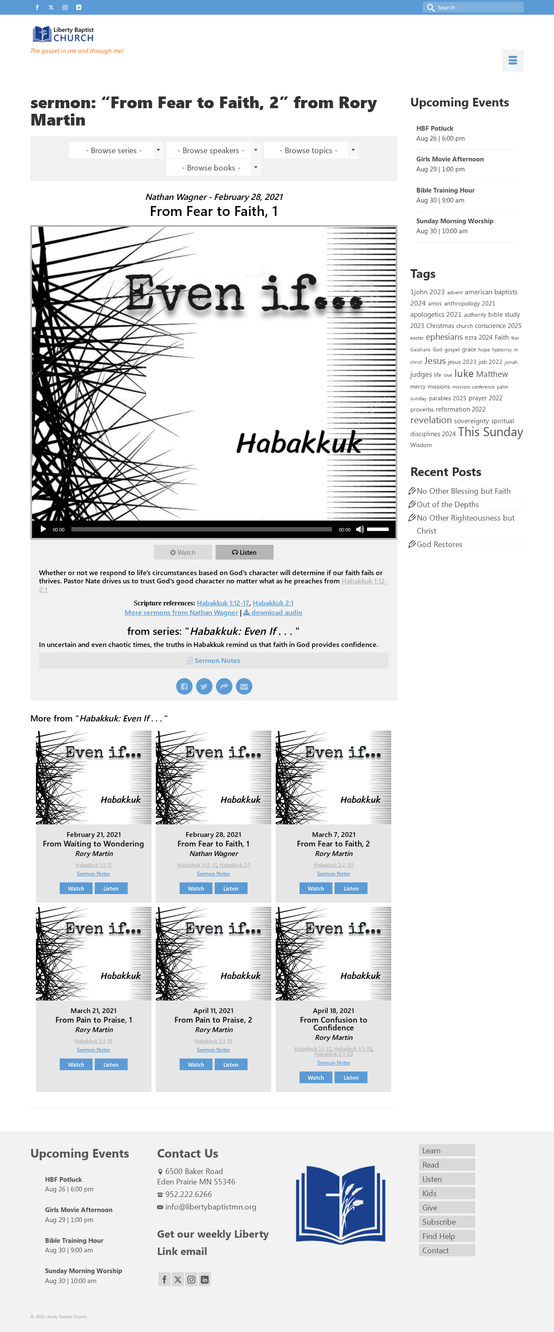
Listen (248, 552)
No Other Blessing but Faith (464, 491)
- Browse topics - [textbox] (309, 150)
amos (435, 303)
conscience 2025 (498, 325)
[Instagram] (191, 1279)
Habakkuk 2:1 (273, 602)
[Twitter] (178, 1279)
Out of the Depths (448, 504)
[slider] (379, 528)
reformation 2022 (461, 408)
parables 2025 (448, 398)
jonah (511, 361)
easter (417, 337)
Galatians (420, 349)
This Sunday (490, 430)
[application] (214, 529)
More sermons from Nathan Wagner (181, 612)
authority (475, 314)
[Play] (43, 529)
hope (484, 349)
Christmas (440, 325)
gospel (452, 349)
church (464, 325)
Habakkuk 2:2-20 (334, 864)
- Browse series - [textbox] (114, 150)
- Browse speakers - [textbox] (211, 150)
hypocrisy (502, 349)
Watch (186, 552)
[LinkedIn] (205, 1279)
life (437, 374)
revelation (431, 419)
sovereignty (471, 420)
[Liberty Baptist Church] (108, 34)
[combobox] (116, 150)
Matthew (492, 373)
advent (455, 292)
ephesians (444, 336)
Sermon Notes (217, 660)
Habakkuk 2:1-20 (333, 1053)
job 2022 (490, 361)
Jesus (435, 360)
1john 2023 (427, 291)
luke (464, 373)
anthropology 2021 (470, 303)
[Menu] (513, 60)
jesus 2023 (462, 361)
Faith (502, 336)
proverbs (422, 409)
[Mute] (360, 529)
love (448, 375)
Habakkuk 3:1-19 (93, 1040)
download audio (277, 612)
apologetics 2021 (436, 314)
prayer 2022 (485, 397)
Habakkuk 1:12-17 (223, 602)
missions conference (473, 386)
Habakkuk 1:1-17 (312, 1048)
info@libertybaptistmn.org (211, 1206)
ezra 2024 (479, 337)
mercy (417, 386)
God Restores (440, 544)
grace (469, 349)
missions (439, 386)
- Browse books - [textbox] (211, 167)
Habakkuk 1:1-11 (93, 864)
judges (421, 374)
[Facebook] (164, 1279)
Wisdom (421, 444)
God (437, 349)
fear (515, 338)
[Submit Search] (429, 7)
